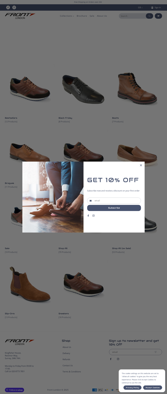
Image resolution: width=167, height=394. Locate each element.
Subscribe (114, 208)
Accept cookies (153, 387)
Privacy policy (132, 387)
